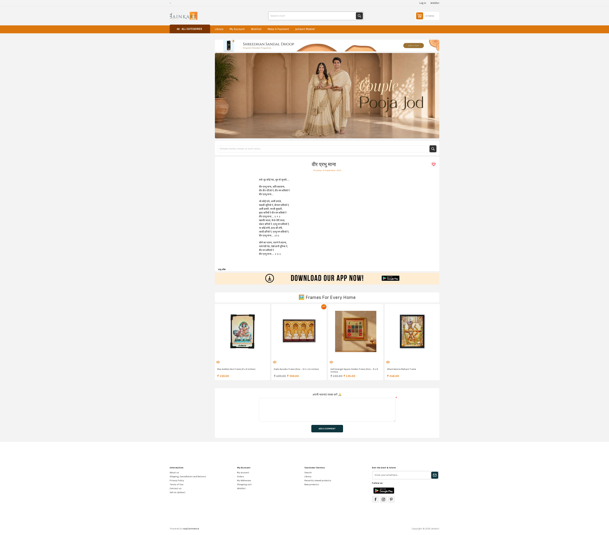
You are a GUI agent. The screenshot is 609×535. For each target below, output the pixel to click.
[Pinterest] (391, 499)
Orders (240, 476)
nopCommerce (191, 528)
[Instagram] (383, 499)
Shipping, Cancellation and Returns (188, 476)
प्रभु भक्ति (222, 269)
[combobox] (312, 15)
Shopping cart (244, 484)
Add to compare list (239, 360)
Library (307, 476)
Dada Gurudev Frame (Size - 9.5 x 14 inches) (296, 369)
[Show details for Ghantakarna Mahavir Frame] (412, 331)
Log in (422, 3)
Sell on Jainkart (177, 492)
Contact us (175, 488)
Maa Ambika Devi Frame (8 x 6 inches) (236, 369)
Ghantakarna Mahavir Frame (401, 369)
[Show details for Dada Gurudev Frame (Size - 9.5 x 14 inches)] (299, 331)
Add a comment (327, 428)
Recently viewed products (317, 480)
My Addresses (244, 480)
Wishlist (241, 488)
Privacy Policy (177, 480)
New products (311, 484)
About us (174, 472)
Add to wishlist (232, 360)
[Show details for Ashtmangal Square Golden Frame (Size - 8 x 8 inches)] (355, 331)
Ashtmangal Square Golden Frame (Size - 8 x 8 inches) (354, 370)
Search (359, 15)
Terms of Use (176, 484)
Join (434, 475)
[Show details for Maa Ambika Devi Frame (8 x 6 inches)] (242, 331)
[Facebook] (375, 499)
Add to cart (252, 360)
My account (243, 472)
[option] (327, 45)
